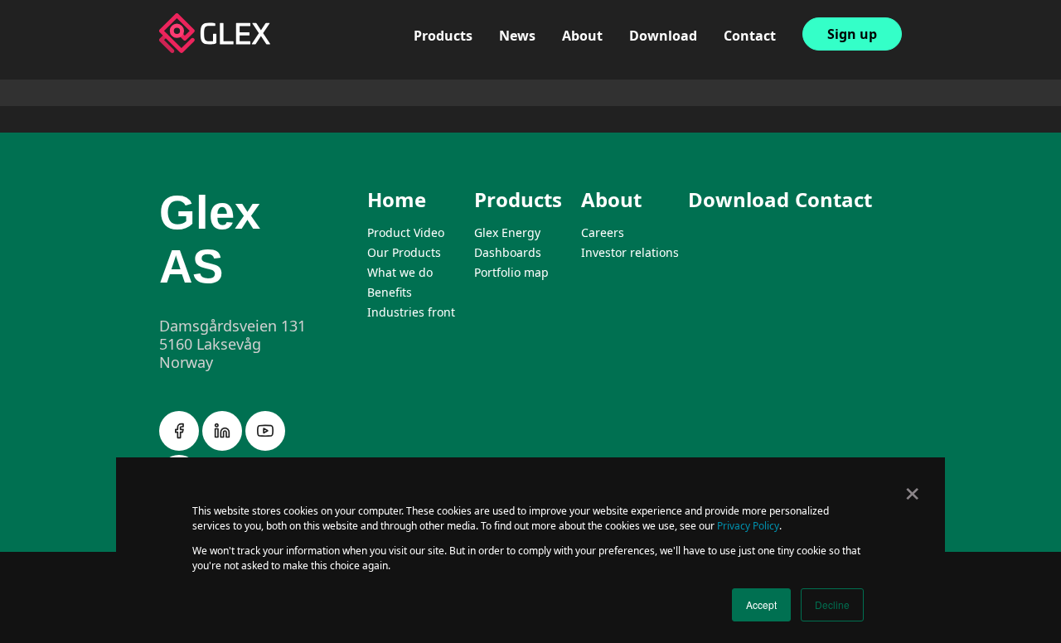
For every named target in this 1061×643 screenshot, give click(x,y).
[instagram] (265, 446)
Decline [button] (832, 604)
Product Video (405, 232)
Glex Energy (453, 64)
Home (396, 199)
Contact (750, 36)
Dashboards (453, 84)
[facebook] (180, 446)
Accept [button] (761, 604)
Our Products (404, 252)
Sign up (852, 34)
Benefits (389, 292)
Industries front (411, 312)
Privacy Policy (748, 526)
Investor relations (621, 84)
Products (443, 36)
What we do (400, 272)
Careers (587, 64)
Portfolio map (459, 105)
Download (663, 36)
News (517, 36)
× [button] (912, 488)
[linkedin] (223, 446)
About (582, 36)
